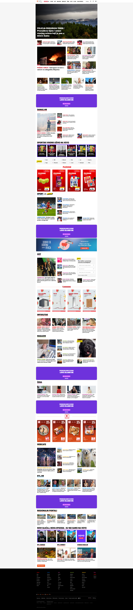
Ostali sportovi (49, 583)
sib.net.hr (55, 602)
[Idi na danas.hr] (46, 1)
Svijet (37, 575)
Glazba (59, 577)
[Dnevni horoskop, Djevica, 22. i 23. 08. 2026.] (89, 160)
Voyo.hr (44, 602)
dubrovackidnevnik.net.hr (79, 602)
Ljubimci (71, 580)
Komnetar (83, 579)
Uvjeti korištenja (48, 598)
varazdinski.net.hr (66, 602)
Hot (55, 1)
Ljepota (71, 579)
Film (58, 575)
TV (58, 580)
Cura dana (83, 575)
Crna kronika (38, 577)
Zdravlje (71, 587)
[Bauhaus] (66, 288)
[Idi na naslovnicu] (40, 2)
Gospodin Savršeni (60, 585)
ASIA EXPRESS (80, 1)
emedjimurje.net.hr (50, 602)
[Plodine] (66, 167)
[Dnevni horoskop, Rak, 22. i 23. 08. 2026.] (72, 160)
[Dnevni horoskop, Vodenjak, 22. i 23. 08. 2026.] (81, 162)
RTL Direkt (38, 580)
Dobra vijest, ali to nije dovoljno (85, 272)
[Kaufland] (66, 416)
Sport (51, 1)
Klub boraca (48, 577)
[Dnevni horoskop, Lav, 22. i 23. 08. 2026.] (81, 160)
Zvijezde (59, 574)
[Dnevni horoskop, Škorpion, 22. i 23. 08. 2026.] (55, 162)
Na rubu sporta (49, 579)
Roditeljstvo (71, 585)
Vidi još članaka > (41, 565)
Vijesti (37, 574)
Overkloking (83, 580)
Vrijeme (38, 585)
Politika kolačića (54, 598)
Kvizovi (83, 585)
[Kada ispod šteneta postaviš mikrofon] (86, 348)
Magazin (59, 1)
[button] (39, 146)
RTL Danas (38, 579)
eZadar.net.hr (87, 602)
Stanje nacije (38, 582)
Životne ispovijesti (72, 588)
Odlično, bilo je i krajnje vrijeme (85, 265)
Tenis (48, 582)
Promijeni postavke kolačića (73, 598)
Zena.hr (41, 602)
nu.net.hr (91, 602)
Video (95, 574)
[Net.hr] (94, 598)
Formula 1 (48, 587)
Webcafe (64, 1)
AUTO (71, 1)
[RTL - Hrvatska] (90, 598)
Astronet (83, 574)
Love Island (59, 582)
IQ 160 (75, 1)
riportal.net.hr (72, 602)
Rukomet (48, 575)
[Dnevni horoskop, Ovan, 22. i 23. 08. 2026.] (46, 160)
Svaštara (83, 583)
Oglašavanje (43, 598)
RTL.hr (38, 602)
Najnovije (95, 576)
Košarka (48, 580)
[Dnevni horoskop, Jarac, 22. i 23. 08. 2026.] (72, 162)
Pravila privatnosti (61, 598)
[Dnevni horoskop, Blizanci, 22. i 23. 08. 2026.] (64, 160)
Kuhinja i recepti (72, 577)
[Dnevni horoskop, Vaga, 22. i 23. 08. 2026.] (46, 162)
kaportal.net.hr (60, 602)
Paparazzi (59, 579)
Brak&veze (71, 574)
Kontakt (66, 598)
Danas (38, 572)
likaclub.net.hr (49, 604)
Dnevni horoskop (84, 577)
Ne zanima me (81, 268)
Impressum (38, 598)
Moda (71, 582)
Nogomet (48, 574)
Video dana (83, 587)
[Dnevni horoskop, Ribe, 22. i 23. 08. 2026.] (89, 162)
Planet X (83, 582)
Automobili (71, 590)
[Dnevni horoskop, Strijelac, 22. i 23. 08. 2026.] (64, 162)
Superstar (59, 583)
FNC (47, 585)
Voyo (58, 588)
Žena (68, 1)
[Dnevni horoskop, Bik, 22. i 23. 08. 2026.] (55, 160)
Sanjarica (95, 577)
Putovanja (71, 583)
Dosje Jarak (38, 583)
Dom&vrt (71, 575)
